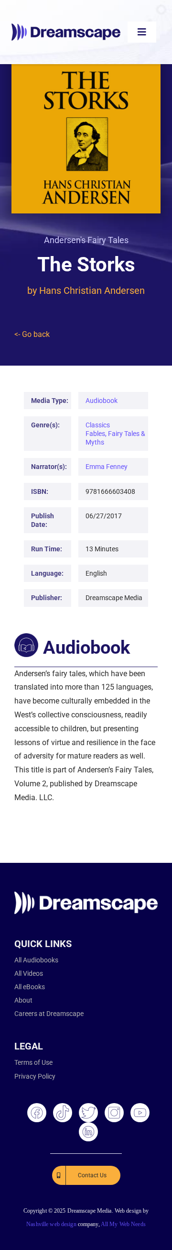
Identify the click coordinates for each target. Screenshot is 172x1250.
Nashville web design (51, 1224)
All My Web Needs (123, 1224)
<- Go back (32, 334)
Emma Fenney (107, 466)
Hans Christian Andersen (92, 290)
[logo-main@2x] (65, 27)
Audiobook (102, 400)
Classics (98, 425)
